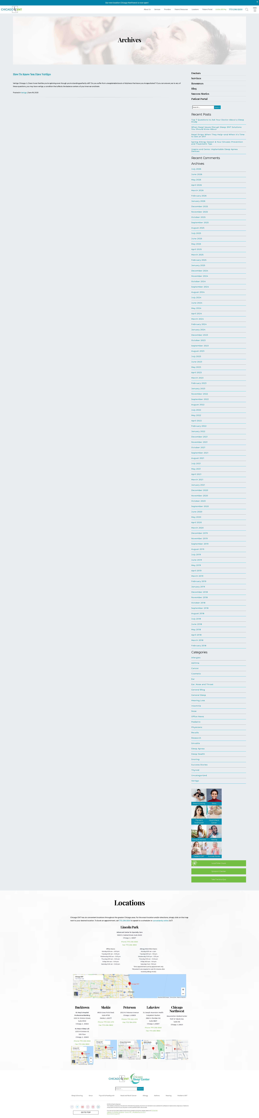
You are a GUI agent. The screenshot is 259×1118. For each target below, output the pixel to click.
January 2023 (198, 388)
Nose (194, 711)
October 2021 (198, 447)
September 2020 (200, 506)
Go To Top (85, 1112)
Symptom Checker (219, 871)
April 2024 (196, 314)
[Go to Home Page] (11, 9)
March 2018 (197, 640)
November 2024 (199, 276)
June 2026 (196, 174)
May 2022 (196, 415)
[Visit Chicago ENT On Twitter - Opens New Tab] (77, 1107)
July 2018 (196, 619)
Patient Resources (181, 9)
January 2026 (198, 201)
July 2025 (196, 233)
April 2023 (196, 372)
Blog (194, 88)
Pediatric (196, 722)
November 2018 (199, 597)
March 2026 (197, 190)
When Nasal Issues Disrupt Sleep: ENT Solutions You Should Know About (216, 128)
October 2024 (198, 281)
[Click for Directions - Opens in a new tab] (129, 986)
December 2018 (199, 592)
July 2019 (196, 554)
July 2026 (196, 169)
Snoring (195, 759)
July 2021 (196, 463)
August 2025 (197, 228)
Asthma (195, 663)
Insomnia (196, 706)
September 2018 (200, 608)
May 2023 (196, 367)
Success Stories (200, 93)
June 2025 (196, 239)
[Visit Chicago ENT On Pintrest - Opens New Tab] (93, 1107)
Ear (193, 679)
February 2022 (198, 426)
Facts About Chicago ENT (113, 1114)
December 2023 (199, 335)
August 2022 (197, 405)
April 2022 (196, 421)
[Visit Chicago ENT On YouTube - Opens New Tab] (82, 1107)
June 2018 (196, 624)
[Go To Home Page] (119, 1078)
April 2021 (196, 474)
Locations (195, 9)
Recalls (195, 733)
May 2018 (196, 629)
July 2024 (196, 297)
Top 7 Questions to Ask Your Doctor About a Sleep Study (217, 121)
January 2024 (198, 330)
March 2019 (197, 576)
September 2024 (200, 287)
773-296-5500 (124, 921)
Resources (197, 83)
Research (196, 738)
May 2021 (196, 469)
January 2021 (198, 485)
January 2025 (198, 265)
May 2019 (196, 565)
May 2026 (196, 180)
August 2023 (197, 351)
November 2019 (199, 538)
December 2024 (199, 271)
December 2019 (199, 533)
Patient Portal (207, 9)
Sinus (91, 1095)
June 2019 (196, 560)
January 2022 (198, 431)
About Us (147, 9)
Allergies (195, 658)
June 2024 (196, 303)
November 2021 (199, 442)
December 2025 (199, 206)
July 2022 (196, 410)
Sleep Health (198, 754)
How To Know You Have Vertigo (32, 74)
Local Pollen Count (219, 863)
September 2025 (200, 222)
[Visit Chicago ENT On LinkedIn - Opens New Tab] (98, 1107)
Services (157, 9)
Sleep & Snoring (77, 1095)
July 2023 (196, 356)
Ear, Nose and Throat (202, 684)
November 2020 (199, 496)
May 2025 (196, 244)
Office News (197, 716)
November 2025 (199, 212)
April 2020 (196, 522)
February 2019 (198, 581)
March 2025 (197, 255)
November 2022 (199, 394)
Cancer (195, 668)
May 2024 (196, 308)
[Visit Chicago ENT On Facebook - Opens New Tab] (72, 1107)
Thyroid (195, 770)
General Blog (198, 690)
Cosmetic (196, 674)
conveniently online (160, 921)
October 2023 (198, 340)
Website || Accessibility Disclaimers (115, 1112)
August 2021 (197, 458)
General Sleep (198, 695)
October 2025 (198, 217)
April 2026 (196, 185)
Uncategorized (199, 775)
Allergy (145, 1095)
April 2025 (196, 249)
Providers (167, 9)
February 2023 (198, 383)
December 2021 (199, 437)
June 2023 (196, 362)
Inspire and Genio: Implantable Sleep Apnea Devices (214, 150)
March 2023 (197, 378)
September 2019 (200, 544)
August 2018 (197, 613)
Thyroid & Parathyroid (106, 1095)
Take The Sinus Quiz (218, 879)
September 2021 (199, 453)
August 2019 (197, 549)
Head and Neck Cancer (128, 1095)
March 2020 (197, 528)
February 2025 (198, 260)
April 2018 (196, 635)
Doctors (196, 73)
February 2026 (198, 196)
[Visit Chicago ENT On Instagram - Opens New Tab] (88, 1107)
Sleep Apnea (198, 749)
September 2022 (200, 399)
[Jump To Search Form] (247, 9)
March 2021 (197, 480)
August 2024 (198, 292)
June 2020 (196, 512)
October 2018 (198, 603)
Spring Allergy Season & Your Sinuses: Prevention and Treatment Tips (217, 143)
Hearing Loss (198, 700)
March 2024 (197, 319)
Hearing (168, 1095)
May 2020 (196, 517)
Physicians (196, 727)
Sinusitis (195, 743)
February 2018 (198, 646)
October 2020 (198, 501)
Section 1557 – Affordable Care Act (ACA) (135, 1112)
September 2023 (200, 346)
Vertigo (24, 93)
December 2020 (199, 490)
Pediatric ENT (182, 1095)
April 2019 (196, 571)
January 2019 (198, 587)
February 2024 (199, 324)
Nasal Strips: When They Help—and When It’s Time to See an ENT (218, 135)
